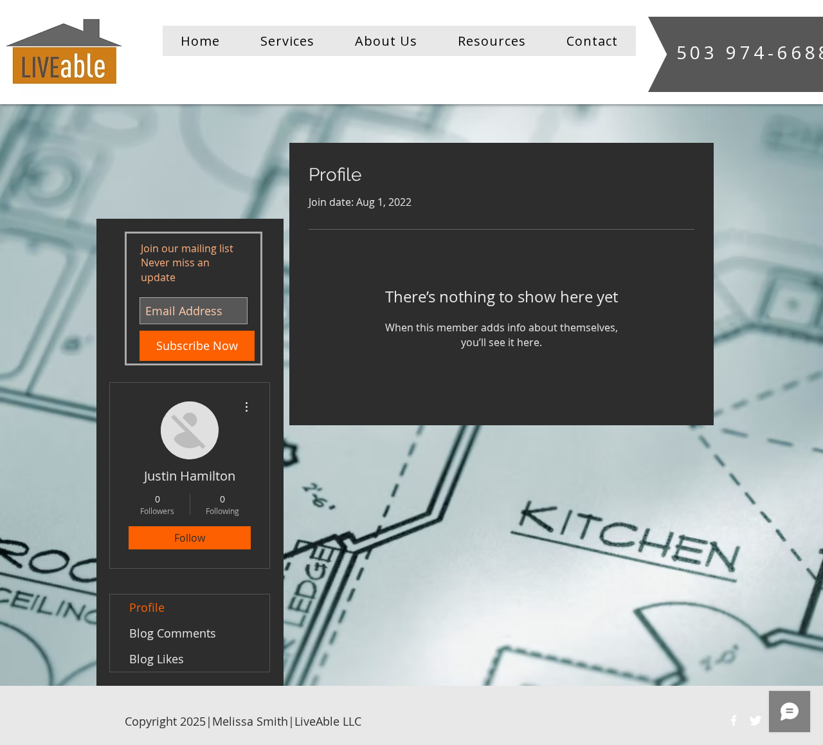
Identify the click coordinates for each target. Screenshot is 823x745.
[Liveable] (734, 720)
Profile (147, 607)
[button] (287, 41)
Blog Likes (156, 659)
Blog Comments (172, 633)
